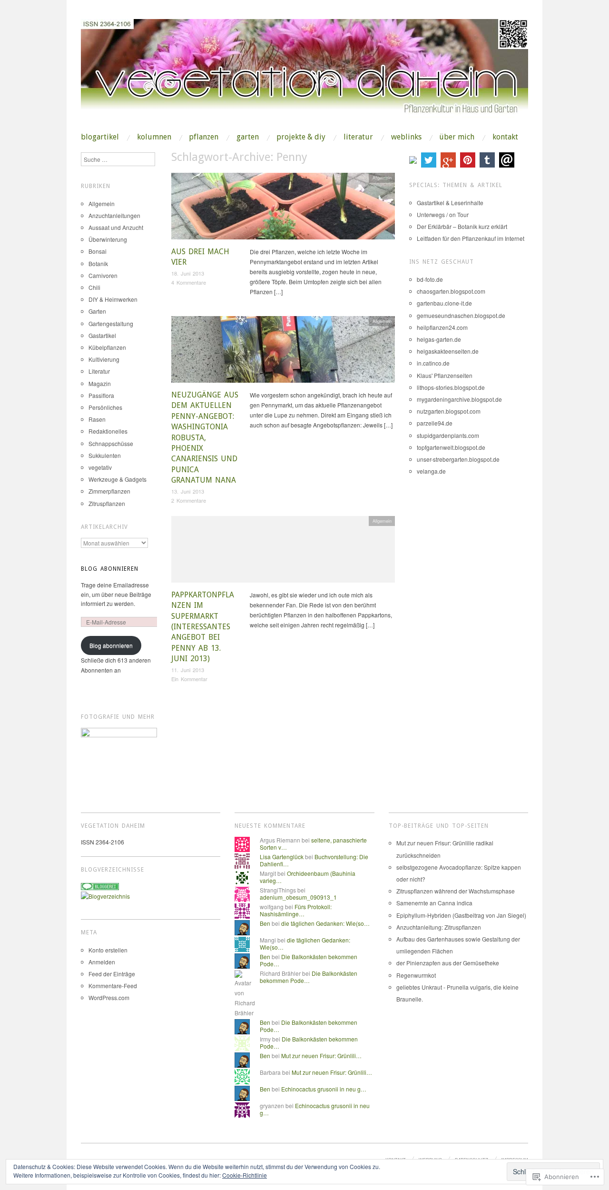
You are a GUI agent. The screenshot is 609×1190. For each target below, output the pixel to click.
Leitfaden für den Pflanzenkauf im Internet (470, 238)
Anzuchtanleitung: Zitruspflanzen (438, 927)
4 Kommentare (188, 282)
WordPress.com (108, 997)
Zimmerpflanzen (109, 491)
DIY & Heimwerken (113, 299)
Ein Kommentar (189, 679)
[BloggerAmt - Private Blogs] (105, 895)
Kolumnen (154, 137)
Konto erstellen (108, 950)
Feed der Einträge (111, 974)
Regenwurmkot (416, 975)
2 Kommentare (188, 500)
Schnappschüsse (110, 443)
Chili (94, 287)
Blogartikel (100, 137)
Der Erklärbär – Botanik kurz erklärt (462, 226)
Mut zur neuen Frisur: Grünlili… (321, 1055)
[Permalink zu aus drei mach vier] (283, 209)
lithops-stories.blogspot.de (451, 387)
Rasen (97, 419)
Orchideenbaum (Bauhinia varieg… (307, 876)
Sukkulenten (104, 455)
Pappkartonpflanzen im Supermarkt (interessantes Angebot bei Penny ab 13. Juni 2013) (202, 626)
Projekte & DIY (300, 137)
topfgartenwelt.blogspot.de (451, 447)
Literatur (358, 137)
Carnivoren (103, 275)
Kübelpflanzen (107, 347)
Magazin (99, 383)
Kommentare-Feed (112, 986)
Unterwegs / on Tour (443, 214)
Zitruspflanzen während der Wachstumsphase (455, 891)
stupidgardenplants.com (448, 435)
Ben (265, 923)
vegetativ (100, 467)
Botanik (98, 263)
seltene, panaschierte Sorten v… (313, 843)
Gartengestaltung (110, 323)
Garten (247, 137)
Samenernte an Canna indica (434, 903)
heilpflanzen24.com (442, 327)
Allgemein (382, 177)
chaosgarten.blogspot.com (451, 291)
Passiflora (101, 395)
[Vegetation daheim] (304, 75)
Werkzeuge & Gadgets (117, 479)
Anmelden (101, 962)
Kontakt (505, 137)
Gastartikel (102, 335)
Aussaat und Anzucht (115, 227)
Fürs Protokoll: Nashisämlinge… (296, 909)
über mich (456, 137)
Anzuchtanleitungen (114, 215)
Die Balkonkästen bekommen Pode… (308, 959)
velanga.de (431, 471)
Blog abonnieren (109, 568)
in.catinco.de (433, 363)
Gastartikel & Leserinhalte (450, 202)
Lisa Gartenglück (282, 857)
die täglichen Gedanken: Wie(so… (325, 923)
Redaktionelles (108, 431)
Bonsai (97, 251)
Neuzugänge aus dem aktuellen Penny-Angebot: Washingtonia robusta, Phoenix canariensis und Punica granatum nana (204, 437)
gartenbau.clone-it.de (444, 303)
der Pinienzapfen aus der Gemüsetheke (447, 963)
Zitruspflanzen (106, 503)
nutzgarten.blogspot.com (449, 411)
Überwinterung (107, 239)
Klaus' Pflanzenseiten (444, 375)
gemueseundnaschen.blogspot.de (461, 315)
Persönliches (105, 407)
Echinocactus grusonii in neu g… (323, 1089)
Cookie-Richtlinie (244, 1175)
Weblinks (406, 137)
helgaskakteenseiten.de (448, 351)
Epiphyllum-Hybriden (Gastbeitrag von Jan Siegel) (461, 915)
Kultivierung (103, 359)
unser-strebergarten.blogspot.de (458, 459)
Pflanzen (203, 137)
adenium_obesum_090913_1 (298, 897)
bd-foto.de (430, 279)
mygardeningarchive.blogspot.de (459, 399)
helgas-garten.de (439, 339)
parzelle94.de (434, 423)
